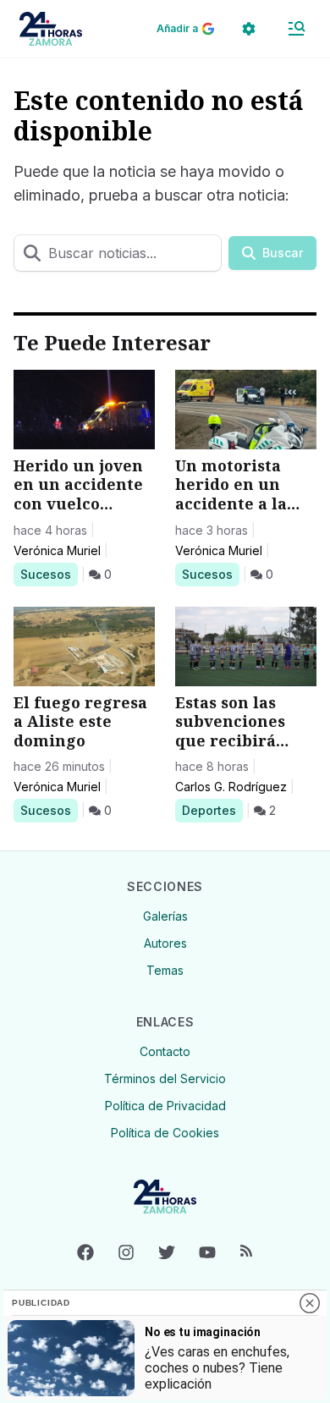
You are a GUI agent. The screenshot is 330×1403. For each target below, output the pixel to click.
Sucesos (48, 573)
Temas (165, 970)
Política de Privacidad (165, 1105)
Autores (165, 943)
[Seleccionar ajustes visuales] (249, 29)
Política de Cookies (165, 1132)
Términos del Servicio (165, 1078)
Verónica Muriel (57, 550)
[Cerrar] (310, 1303)
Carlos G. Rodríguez (231, 786)
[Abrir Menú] (296, 28)
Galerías (165, 916)
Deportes (212, 809)
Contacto (165, 1051)
